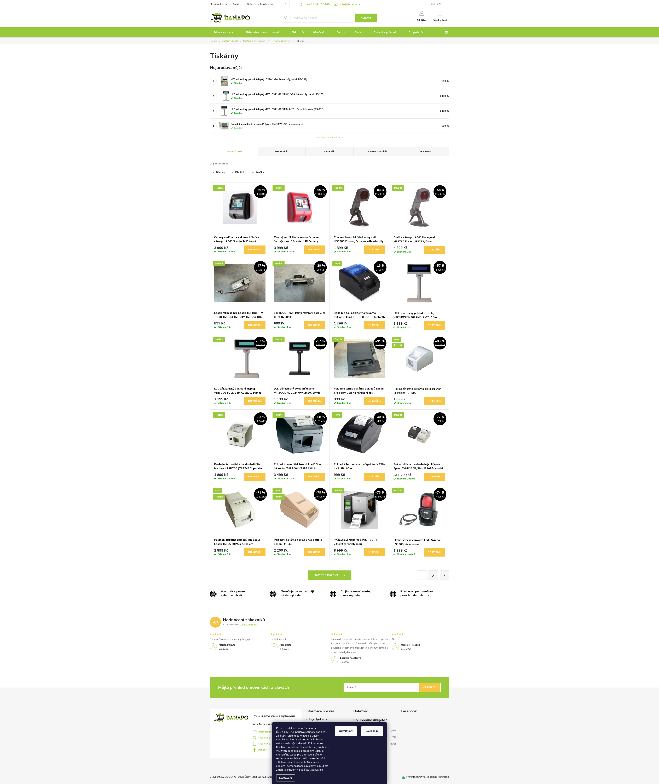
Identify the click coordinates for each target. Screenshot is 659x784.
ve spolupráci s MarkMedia (436, 777)
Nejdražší (329, 151)
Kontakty (237, 4)
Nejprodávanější (377, 151)
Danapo (262, 749)
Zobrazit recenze (248, 624)
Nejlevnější (281, 151)
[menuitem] (225, 32)
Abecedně (425, 151)
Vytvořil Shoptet (414, 777)
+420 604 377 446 (268, 737)
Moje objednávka (218, 4)
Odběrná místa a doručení (260, 4)
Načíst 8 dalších (327, 575)
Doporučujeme (234, 151)
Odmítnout (345, 731)
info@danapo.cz (267, 731)
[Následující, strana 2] (433, 575)
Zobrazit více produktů (328, 137)
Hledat (366, 18)
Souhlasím (372, 731)
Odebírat (429, 687)
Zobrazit (434, 476)
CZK (439, 4)
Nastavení (285, 778)
